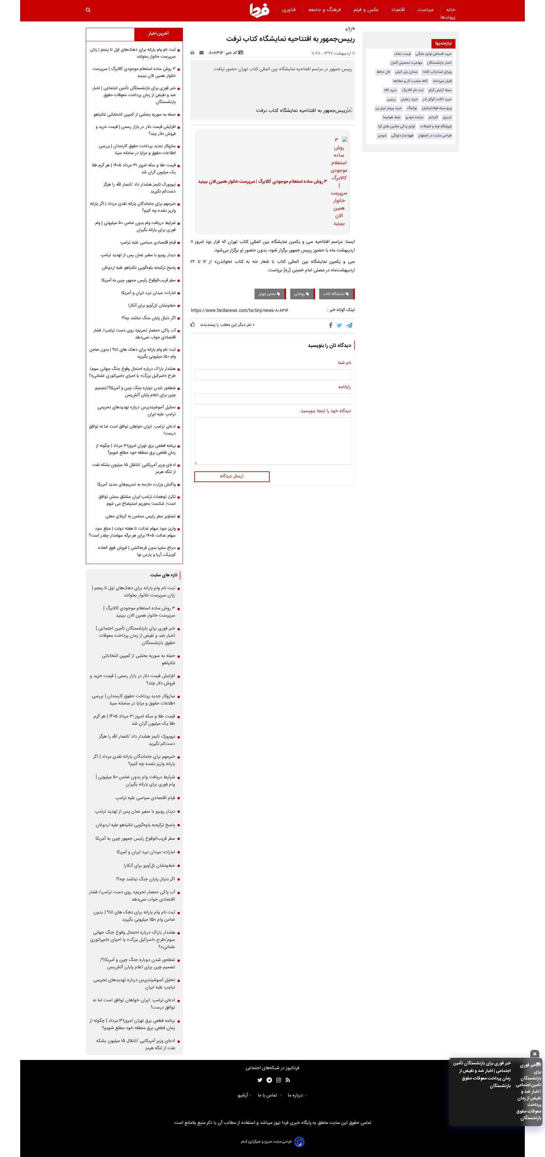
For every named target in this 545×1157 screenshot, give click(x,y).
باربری (447, 117)
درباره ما (296, 1095)
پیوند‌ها (447, 17)
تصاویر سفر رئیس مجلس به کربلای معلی (140, 516)
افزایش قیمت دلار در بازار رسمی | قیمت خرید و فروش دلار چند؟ (136, 130)
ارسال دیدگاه (231, 476)
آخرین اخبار (158, 33)
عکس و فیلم (367, 10)
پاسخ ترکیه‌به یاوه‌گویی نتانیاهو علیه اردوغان (139, 267)
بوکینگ (412, 108)
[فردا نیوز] (259, 10)
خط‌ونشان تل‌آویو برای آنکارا (152, 305)
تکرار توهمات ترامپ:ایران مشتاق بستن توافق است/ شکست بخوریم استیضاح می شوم (137, 500)
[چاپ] (194, 52)
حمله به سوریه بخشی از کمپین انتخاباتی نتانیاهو (135, 114)
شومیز (382, 136)
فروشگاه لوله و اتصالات (436, 127)
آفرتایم (433, 117)
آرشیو (243, 1095)
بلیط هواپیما (392, 117)
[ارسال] (203, 52)
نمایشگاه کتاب (334, 294)
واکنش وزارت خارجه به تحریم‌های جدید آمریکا (136, 484)
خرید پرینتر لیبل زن (389, 108)
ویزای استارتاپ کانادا (437, 72)
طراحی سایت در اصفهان (435, 136)
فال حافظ (383, 72)
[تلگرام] (350, 325)
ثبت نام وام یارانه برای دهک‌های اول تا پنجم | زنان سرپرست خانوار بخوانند (133, 53)
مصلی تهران (267, 294)
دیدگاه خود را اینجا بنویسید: (325, 411)
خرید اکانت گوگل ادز (437, 99)
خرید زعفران (409, 99)
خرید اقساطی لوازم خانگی (434, 54)
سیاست (426, 10)
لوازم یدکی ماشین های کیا (396, 127)
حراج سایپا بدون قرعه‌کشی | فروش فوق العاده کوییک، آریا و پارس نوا (137, 551)
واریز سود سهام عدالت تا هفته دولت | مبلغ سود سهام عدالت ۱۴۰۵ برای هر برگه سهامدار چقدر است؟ (132, 532)
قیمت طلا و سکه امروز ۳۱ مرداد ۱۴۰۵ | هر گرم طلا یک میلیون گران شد (134, 169)
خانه (450, 10)
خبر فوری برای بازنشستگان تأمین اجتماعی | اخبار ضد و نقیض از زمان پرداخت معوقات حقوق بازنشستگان (482, 1075)
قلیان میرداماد (442, 81)
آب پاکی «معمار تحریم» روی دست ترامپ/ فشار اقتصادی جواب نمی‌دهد (134, 334)
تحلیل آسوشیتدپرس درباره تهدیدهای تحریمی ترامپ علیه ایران (136, 411)
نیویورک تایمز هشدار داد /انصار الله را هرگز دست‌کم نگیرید (139, 188)
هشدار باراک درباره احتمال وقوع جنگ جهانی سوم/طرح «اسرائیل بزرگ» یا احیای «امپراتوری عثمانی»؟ (132, 372)
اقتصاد (399, 10)
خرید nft (390, 90)
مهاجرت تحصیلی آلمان (406, 63)
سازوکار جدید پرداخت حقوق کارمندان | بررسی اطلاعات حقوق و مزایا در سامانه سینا (137, 150)
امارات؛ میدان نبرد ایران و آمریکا (148, 293)
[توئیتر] (258, 1080)
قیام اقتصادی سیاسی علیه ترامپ (148, 242)
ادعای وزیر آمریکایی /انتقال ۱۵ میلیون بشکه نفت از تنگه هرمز (134, 468)
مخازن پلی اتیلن (406, 72)
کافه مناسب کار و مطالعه (410, 81)
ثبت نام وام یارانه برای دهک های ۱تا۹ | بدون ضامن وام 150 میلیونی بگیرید (132, 353)
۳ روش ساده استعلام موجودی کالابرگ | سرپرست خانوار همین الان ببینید (262, 182)
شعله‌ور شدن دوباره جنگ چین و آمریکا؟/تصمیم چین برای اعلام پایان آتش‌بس (135, 392)
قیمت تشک (402, 54)
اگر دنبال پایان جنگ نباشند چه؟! (149, 318)
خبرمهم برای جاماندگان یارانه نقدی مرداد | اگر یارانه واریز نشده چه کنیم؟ (133, 207)
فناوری (289, 10)
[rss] (286, 1080)
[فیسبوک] (332, 325)
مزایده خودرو (415, 117)
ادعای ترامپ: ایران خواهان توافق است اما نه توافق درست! (132, 430)
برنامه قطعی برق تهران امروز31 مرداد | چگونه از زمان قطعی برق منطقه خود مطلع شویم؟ (136, 449)
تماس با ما (268, 1095)
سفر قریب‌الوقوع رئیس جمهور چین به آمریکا (139, 280)
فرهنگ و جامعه (325, 10)
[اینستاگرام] (277, 1080)
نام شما (344, 363)
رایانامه (344, 387)
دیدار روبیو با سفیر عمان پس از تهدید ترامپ (138, 255)
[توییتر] (340, 325)
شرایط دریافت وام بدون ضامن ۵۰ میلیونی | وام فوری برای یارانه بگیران (135, 226)
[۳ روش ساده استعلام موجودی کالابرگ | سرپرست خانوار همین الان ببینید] (337, 182)
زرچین (391, 99)
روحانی (300, 294)
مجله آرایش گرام (440, 90)
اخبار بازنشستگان (439, 63)
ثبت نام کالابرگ (413, 90)
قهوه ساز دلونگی (402, 136)
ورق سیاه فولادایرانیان (437, 108)
